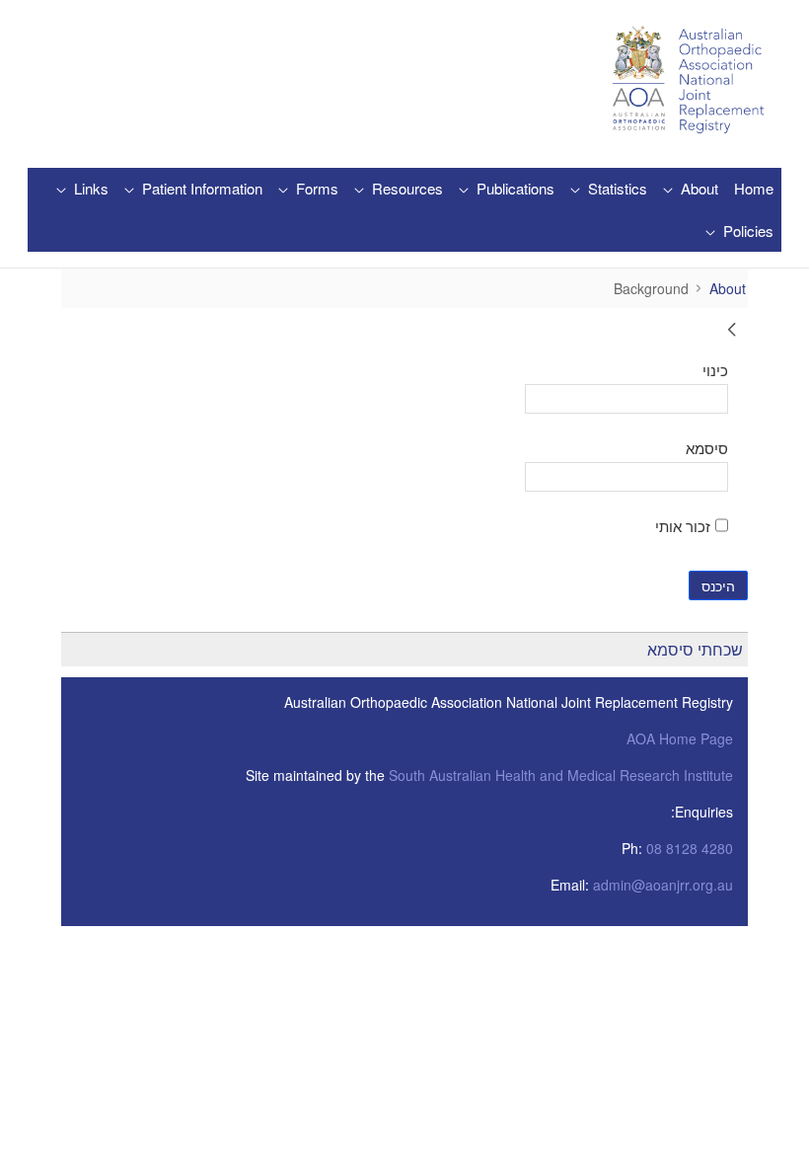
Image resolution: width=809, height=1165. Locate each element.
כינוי (715, 369)
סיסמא (707, 447)
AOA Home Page (679, 738)
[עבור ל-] (683, 80)
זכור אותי (682, 525)
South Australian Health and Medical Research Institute (561, 775)
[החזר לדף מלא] (732, 332)
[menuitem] (753, 189)
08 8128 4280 (689, 848)
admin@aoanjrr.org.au (663, 884)
